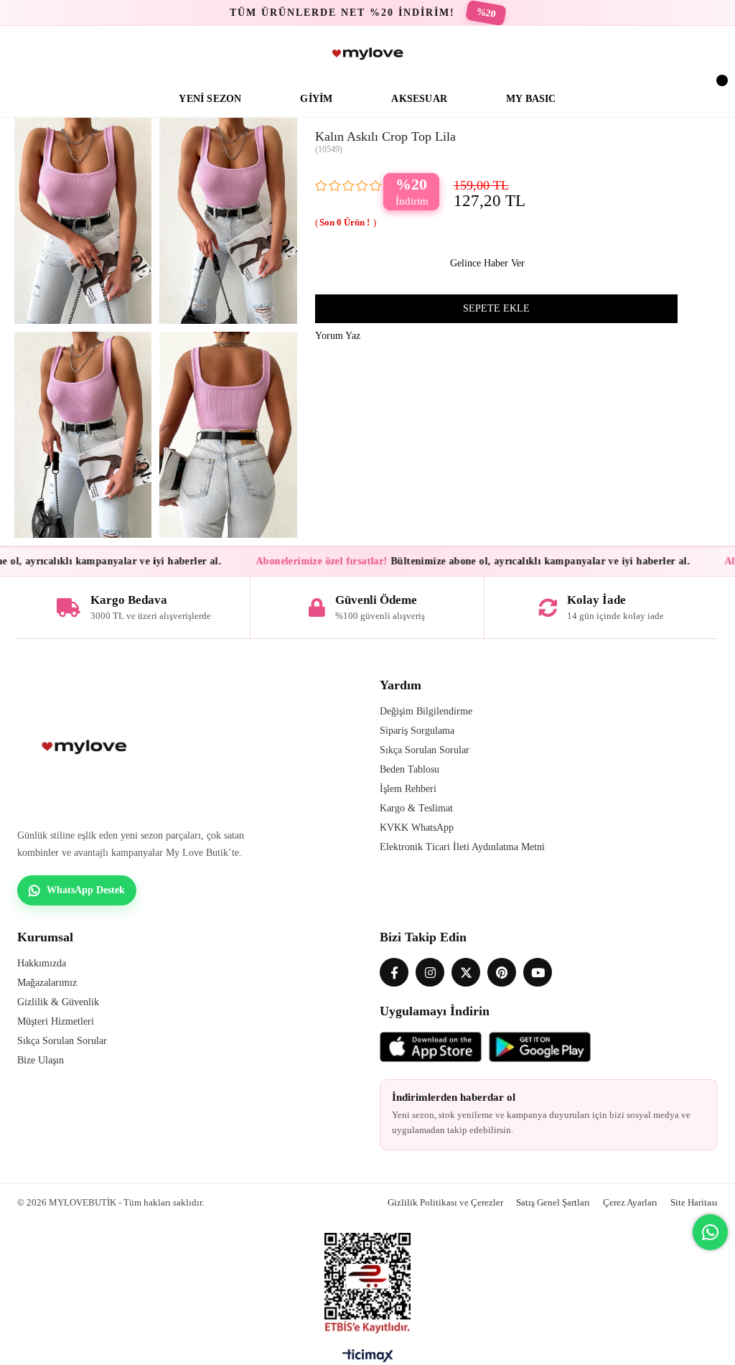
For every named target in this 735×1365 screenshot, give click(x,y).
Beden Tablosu (409, 769)
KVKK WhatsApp (417, 827)
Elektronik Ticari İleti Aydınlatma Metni (462, 847)
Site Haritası (694, 1202)
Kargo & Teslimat (416, 808)
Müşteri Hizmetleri (55, 1021)
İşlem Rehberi (408, 788)
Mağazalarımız (47, 982)
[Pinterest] (501, 972)
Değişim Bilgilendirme (426, 711)
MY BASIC (531, 98)
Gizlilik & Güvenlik (58, 1002)
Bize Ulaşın (40, 1060)
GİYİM (316, 98)
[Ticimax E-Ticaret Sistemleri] (367, 1359)
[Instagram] (430, 972)
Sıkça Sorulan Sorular (424, 750)
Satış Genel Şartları (553, 1202)
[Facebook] (394, 972)
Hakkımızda (41, 963)
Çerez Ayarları (630, 1202)
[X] (465, 972)
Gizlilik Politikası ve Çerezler (445, 1202)
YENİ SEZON (210, 98)
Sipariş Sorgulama (417, 730)
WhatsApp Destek (86, 890)
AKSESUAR (419, 98)
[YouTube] (537, 972)
